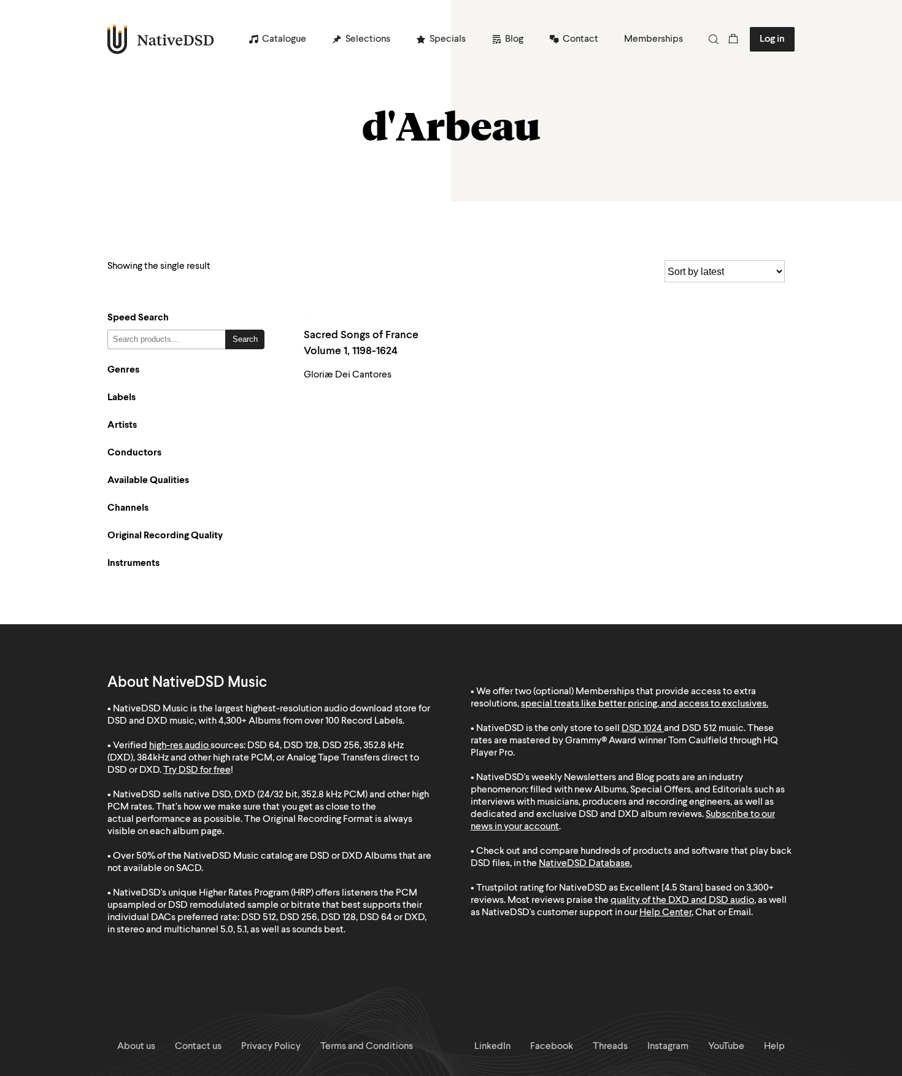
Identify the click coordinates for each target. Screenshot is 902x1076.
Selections (367, 39)
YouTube (726, 1046)
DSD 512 (699, 728)
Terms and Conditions (366, 1046)
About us (136, 1046)
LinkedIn (492, 1046)
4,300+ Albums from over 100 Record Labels (310, 721)
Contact (580, 39)
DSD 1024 (642, 728)
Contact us (198, 1046)
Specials (448, 39)
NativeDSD (161, 39)
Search (245, 339)
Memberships (653, 39)
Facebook (551, 1046)
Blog (514, 39)
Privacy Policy (271, 1046)
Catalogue (284, 39)
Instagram (667, 1046)
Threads (610, 1046)
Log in (772, 39)
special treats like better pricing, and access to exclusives (643, 704)
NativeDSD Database (584, 864)
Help (774, 1046)
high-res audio (179, 746)
